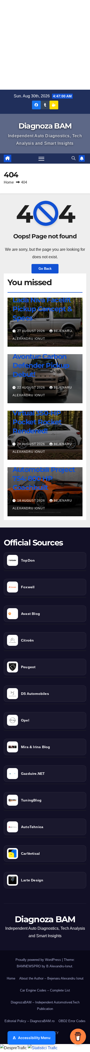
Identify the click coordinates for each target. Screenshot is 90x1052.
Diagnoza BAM (45, 126)
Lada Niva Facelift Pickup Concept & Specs (42, 309)
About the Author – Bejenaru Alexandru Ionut (51, 978)
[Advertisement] (45, 45)
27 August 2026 (31, 331)
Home (9, 182)
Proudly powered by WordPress (39, 960)
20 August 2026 (31, 444)
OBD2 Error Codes (72, 1021)
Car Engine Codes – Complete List (45, 990)
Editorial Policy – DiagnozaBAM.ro (29, 1021)
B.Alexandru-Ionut (59, 966)
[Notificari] (82, 158)
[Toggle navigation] (41, 158)
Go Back (45, 268)
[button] (74, 158)
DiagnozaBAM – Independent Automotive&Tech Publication (45, 1005)
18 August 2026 (31, 500)
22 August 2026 (31, 387)
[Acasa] (7, 158)
